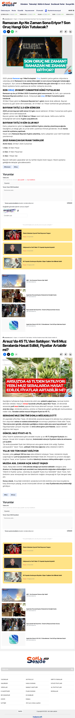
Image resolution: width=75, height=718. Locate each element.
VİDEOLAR (4, 687)
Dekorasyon (5, 10)
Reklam (28, 699)
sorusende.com (8, 19)
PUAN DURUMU (30, 691)
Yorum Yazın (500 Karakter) (11, 187)
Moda (14, 10)
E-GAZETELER (5, 691)
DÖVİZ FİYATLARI (56, 683)
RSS (21, 711)
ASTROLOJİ (29, 679)
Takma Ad (6, 177)
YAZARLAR (4, 679)
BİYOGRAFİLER (5, 695)
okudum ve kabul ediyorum (19, 203)
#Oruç (16, 167)
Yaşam (15, 19)
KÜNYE (3, 699)
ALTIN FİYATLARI (56, 687)
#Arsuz (13, 495)
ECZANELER (29, 695)
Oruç (38, 78)
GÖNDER (69, 203)
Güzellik (20, 10)
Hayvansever (29, 10)
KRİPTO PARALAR (56, 679)
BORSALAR (54, 691)
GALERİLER (4, 683)
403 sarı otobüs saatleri (33, 703)
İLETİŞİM (3, 703)
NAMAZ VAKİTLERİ (32, 687)
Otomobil (39, 10)
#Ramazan (7, 167)
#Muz (5, 495)
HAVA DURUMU (30, 683)
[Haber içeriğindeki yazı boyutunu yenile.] (70, 31)
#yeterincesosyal (54, 10)
